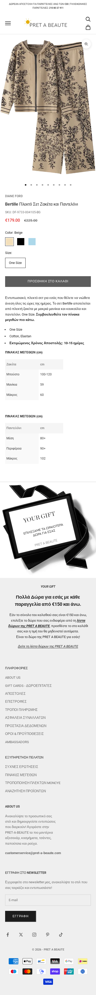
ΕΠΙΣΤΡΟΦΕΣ (16, 701)
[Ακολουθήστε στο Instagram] (34, 934)
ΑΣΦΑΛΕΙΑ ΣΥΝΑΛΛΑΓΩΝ (25, 718)
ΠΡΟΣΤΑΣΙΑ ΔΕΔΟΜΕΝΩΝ (25, 726)
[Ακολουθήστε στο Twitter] (21, 934)
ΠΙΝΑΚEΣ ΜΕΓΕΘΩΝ (21, 775)
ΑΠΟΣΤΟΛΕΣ (15, 694)
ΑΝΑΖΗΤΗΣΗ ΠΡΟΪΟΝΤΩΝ (25, 791)
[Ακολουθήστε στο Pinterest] (47, 934)
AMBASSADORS (17, 742)
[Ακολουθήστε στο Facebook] (7, 934)
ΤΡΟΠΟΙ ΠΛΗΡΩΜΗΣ (21, 710)
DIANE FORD (14, 196)
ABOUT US (12, 677)
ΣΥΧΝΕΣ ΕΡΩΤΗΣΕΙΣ (21, 767)
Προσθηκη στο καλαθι (48, 281)
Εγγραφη (21, 916)
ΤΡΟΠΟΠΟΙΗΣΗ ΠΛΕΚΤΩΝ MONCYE (32, 783)
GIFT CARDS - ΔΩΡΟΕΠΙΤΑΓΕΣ (28, 686)
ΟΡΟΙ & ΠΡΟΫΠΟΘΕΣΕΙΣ (24, 734)
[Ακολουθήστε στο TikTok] (60, 934)
